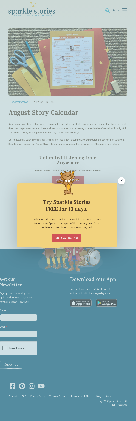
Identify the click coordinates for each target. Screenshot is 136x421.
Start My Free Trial (66, 238)
